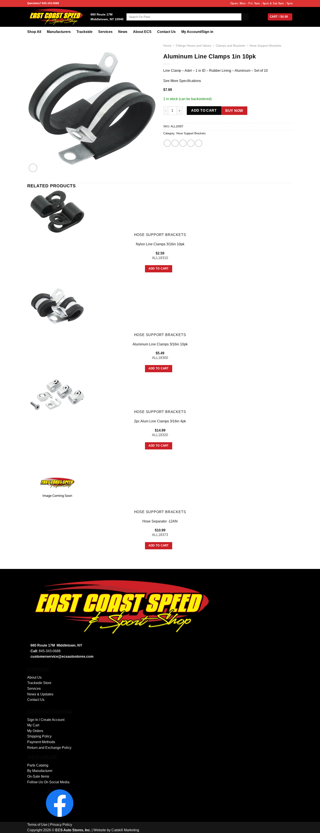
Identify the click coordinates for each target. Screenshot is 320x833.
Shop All (34, 32)
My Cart (33, 725)
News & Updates (40, 694)
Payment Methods (41, 742)
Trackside (84, 32)
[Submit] (245, 17)
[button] (33, 168)
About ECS (142, 32)
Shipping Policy (39, 736)
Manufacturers (59, 32)
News (122, 32)
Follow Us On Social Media (48, 782)
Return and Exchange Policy (49, 747)
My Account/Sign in (197, 32)
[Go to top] (311, 827)
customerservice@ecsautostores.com (61, 656)
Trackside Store (39, 683)
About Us (34, 677)
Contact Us (166, 32)
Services (105, 32)
